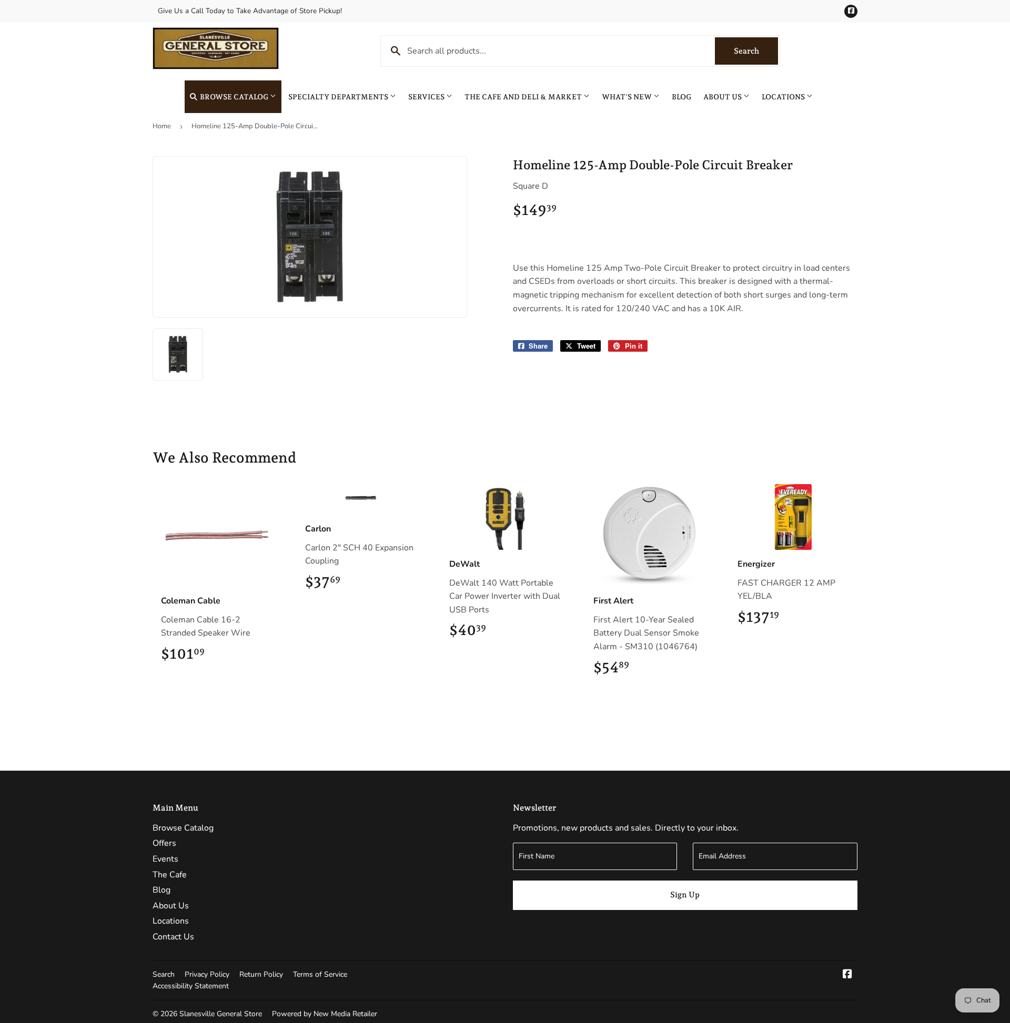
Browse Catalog (234, 97)
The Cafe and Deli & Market (523, 97)
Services (427, 97)
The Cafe (170, 875)
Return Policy (261, 974)
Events (165, 859)
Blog (681, 97)
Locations (784, 97)
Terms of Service (320, 974)
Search (756, 51)
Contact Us (173, 937)
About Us (723, 97)
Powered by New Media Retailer (324, 1014)
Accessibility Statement (191, 986)
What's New (627, 97)
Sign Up (685, 894)
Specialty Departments (339, 97)
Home (162, 126)
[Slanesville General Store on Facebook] (847, 975)
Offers (164, 843)
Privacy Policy (207, 974)
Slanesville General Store (220, 1014)
